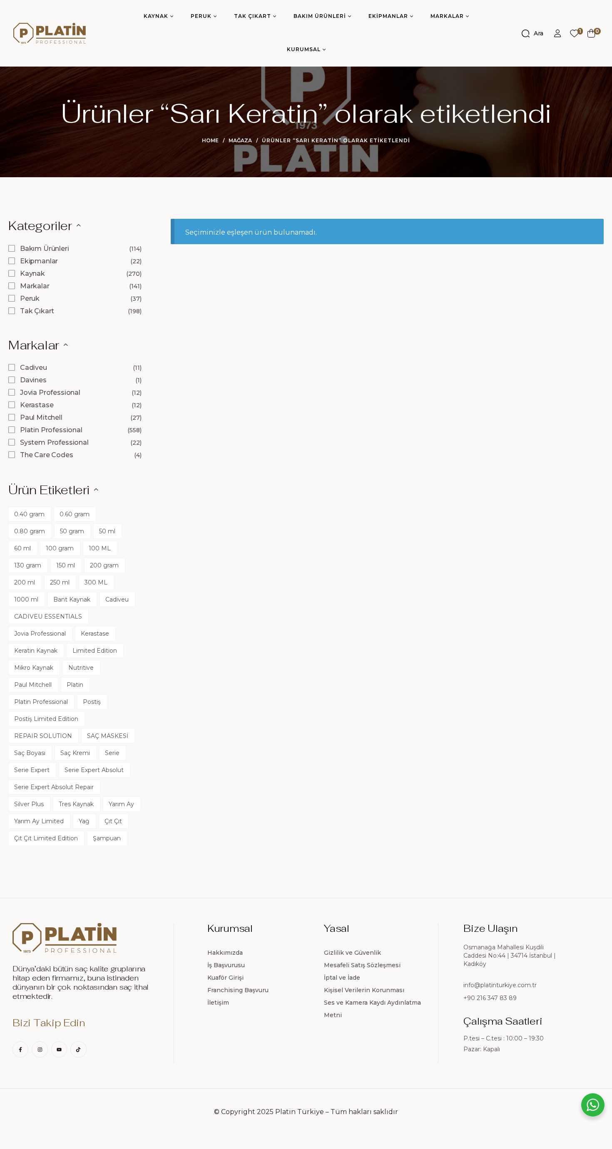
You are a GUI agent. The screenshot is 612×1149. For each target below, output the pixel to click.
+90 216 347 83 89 (490, 998)
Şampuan (107, 838)
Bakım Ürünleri (44, 249)
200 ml (24, 582)
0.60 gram (75, 514)
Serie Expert (32, 770)
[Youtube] (59, 1049)
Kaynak (32, 273)
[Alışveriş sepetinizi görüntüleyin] (591, 33)
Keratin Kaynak (35, 650)
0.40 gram (29, 514)
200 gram (104, 565)
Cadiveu (33, 367)
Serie (112, 753)
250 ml (60, 582)
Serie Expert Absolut (94, 770)
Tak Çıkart (37, 311)
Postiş (92, 702)
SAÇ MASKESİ (107, 736)
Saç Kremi (75, 753)
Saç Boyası (29, 753)
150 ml (65, 565)
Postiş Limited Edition (46, 719)
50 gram (72, 531)
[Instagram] (39, 1049)
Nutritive (81, 667)
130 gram (27, 565)
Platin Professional (51, 430)
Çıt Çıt (113, 821)
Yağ (84, 821)
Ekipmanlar (39, 261)
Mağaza (240, 140)
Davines (33, 380)
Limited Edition (94, 650)
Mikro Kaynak (33, 667)
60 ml (22, 548)
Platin (75, 684)
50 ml (107, 531)
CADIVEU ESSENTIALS (48, 616)
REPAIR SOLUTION (43, 736)
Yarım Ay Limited (39, 821)
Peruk (30, 298)
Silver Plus (29, 804)
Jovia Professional (50, 392)
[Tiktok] (78, 1049)
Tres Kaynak (76, 804)
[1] (574, 33)
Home (210, 140)
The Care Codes (46, 455)
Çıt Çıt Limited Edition (46, 838)
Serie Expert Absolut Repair (54, 787)
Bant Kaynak (71, 599)
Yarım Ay (121, 804)
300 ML (96, 582)
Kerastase (37, 405)
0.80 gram (29, 531)
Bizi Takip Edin (48, 1022)
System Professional (54, 442)
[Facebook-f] (20, 1049)
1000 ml (26, 599)
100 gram (60, 548)
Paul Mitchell (41, 417)
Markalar (35, 286)
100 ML (100, 548)
